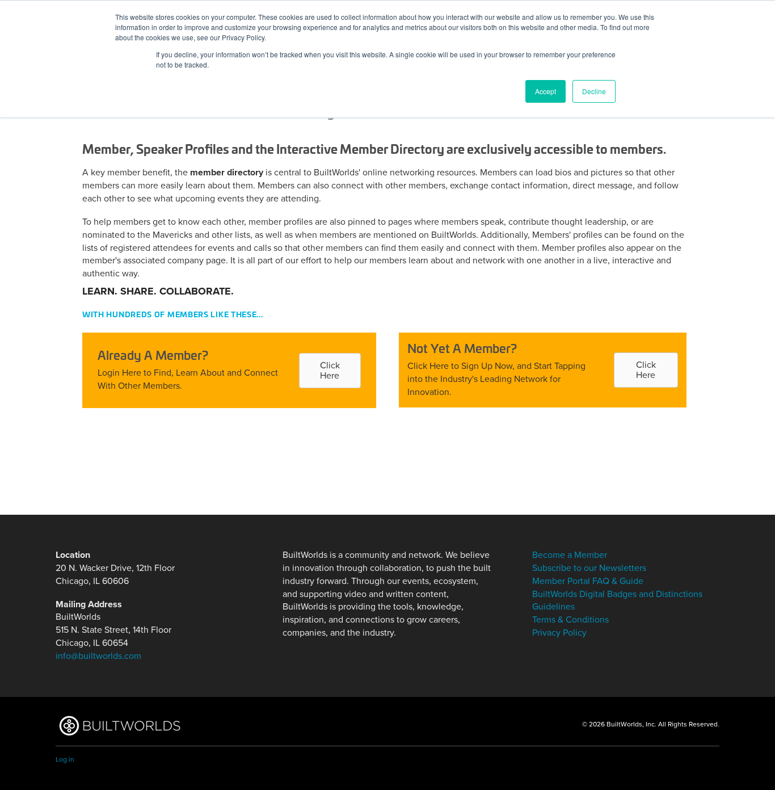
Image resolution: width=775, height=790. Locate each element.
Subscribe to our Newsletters (589, 568)
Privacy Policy (559, 632)
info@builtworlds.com (98, 656)
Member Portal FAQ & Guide (587, 581)
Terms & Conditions (570, 619)
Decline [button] (594, 91)
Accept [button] (545, 91)
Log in (65, 759)
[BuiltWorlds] (119, 725)
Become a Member (569, 555)
